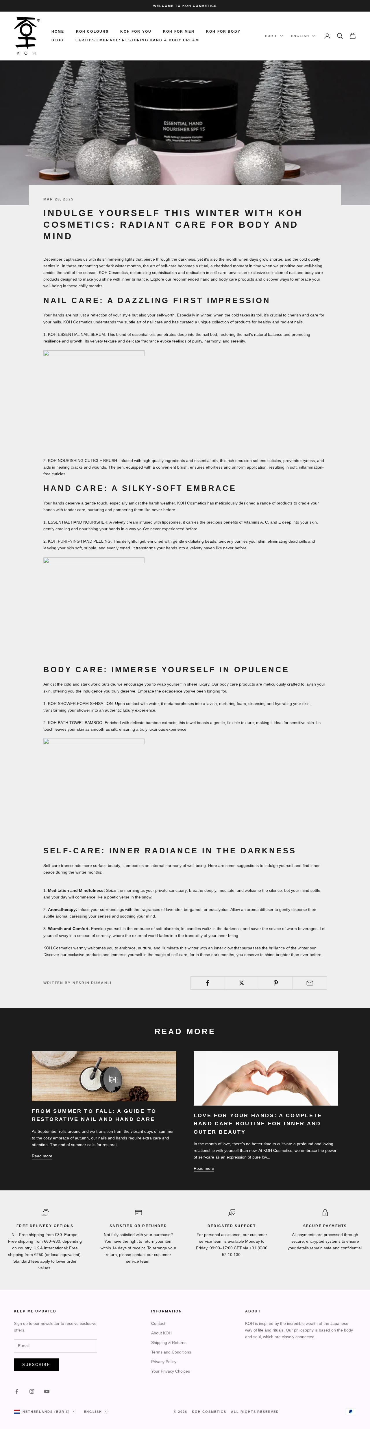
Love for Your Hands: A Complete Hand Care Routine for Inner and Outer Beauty (258, 1124)
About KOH (161, 1333)
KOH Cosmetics (209, 1411)
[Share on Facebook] (208, 983)
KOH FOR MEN (179, 32)
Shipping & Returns (168, 1342)
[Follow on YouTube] (47, 1391)
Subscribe (36, 1364)
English (300, 36)
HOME (57, 32)
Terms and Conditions (171, 1352)
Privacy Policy (163, 1361)
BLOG (57, 40)
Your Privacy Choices (170, 1371)
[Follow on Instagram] (32, 1391)
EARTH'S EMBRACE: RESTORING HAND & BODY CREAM (137, 40)
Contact (158, 1323)
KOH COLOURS (92, 32)
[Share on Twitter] (242, 983)
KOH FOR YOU (135, 32)
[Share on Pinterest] (276, 983)
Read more (42, 1156)
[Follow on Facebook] (17, 1391)
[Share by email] (310, 983)
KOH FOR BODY (223, 32)
